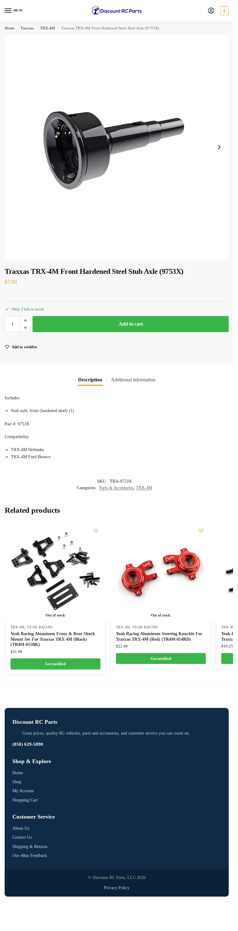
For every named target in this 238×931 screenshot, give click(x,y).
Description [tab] (90, 379)
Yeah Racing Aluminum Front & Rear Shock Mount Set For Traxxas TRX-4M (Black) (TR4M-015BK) (53, 639)
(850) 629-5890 (27, 744)
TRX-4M (47, 28)
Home (10, 28)
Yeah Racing (40, 627)
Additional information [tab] (133, 379)
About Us (20, 828)
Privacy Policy (117, 887)
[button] (223, 11)
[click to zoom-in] (117, 147)
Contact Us (22, 837)
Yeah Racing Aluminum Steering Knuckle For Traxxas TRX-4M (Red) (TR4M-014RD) (159, 636)
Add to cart (131, 324)
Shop (16, 781)
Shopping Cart (25, 800)
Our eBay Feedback (29, 855)
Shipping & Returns (29, 846)
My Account (23, 790)
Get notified (55, 663)
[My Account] (211, 11)
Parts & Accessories (116, 487)
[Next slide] (219, 147)
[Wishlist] (95, 530)
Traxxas (27, 28)
